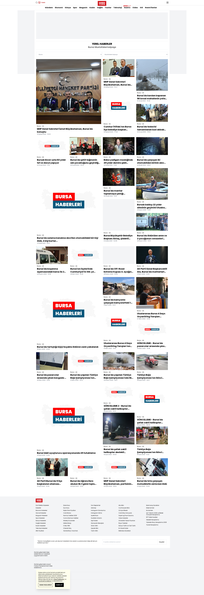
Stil (141, 7)
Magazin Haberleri (41, 515)
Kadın (92, 7)
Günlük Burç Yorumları (70, 531)
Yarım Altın (94, 531)
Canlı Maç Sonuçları (125, 513)
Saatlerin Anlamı (96, 518)
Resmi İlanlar (151, 7)
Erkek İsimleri (150, 508)
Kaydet (161, 542)
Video (135, 7)
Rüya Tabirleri (123, 523)
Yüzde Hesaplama (152, 525)
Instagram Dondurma (98, 510)
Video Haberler (123, 518)
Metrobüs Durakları (125, 531)
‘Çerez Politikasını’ (58, 579)
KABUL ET (59, 585)
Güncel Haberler (41, 513)
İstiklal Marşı (67, 523)
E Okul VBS (66, 526)
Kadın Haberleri (40, 526)
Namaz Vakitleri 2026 (70, 515)
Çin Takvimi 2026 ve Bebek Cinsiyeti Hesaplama (154, 514)
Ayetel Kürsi (94, 515)
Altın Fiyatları (40, 531)
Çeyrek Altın (94, 528)
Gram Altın (94, 526)
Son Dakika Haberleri (42, 505)
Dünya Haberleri (41, 520)
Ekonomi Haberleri (41, 510)
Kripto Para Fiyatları (69, 510)
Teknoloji (117, 7)
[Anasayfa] (39, 500)
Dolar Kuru (66, 505)
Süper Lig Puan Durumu (126, 515)
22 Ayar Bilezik (123, 510)
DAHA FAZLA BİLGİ (45, 585)
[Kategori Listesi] (167, 2)
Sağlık (100, 7)
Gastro (127, 7)
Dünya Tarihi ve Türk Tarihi (127, 526)
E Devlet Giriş (67, 528)
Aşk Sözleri (94, 520)
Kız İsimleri (149, 510)
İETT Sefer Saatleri (151, 517)
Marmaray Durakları (152, 505)
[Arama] (36, 2)
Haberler (38, 508)
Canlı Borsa (67, 513)
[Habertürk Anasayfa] (102, 3)
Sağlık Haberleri (41, 523)
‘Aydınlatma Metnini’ (45, 581)
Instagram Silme (96, 513)
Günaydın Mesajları (97, 523)
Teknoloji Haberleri (41, 528)
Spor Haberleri (40, 518)
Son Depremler (95, 505)
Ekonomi (59, 7)
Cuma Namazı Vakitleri (70, 518)
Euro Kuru (66, 508)
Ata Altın (121, 505)
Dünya (68, 7)
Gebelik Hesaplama (152, 520)
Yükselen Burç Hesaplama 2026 (156, 522)
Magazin (83, 7)
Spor (75, 7)
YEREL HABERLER (102, 44)
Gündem (49, 7)
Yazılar (108, 7)
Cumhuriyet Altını (124, 508)
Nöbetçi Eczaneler (69, 520)
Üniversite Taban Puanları (127, 520)
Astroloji (93, 508)
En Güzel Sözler (123, 528)
